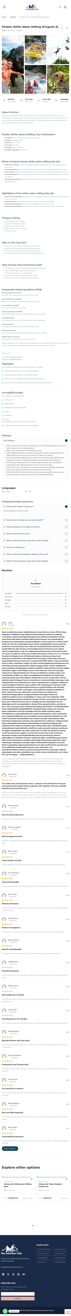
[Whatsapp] (5, 1311)
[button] (65, 7)
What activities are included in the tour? (23, 527)
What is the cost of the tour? (18, 534)
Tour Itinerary (9, 440)
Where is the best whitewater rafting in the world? (27, 554)
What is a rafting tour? (15, 547)
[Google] (18, 1274)
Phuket (13, 17)
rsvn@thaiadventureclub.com (12, 1267)
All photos (62, 90)
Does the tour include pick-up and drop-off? (24, 520)
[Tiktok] (13, 1274)
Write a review (9, 1148)
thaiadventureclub (15, 359)
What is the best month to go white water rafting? (27, 541)
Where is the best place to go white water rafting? (27, 561)
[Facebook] (3, 1274)
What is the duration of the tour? (20, 507)
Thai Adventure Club (15, 357)
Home (4, 17)
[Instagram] (8, 1274)
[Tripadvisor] (23, 1274)
